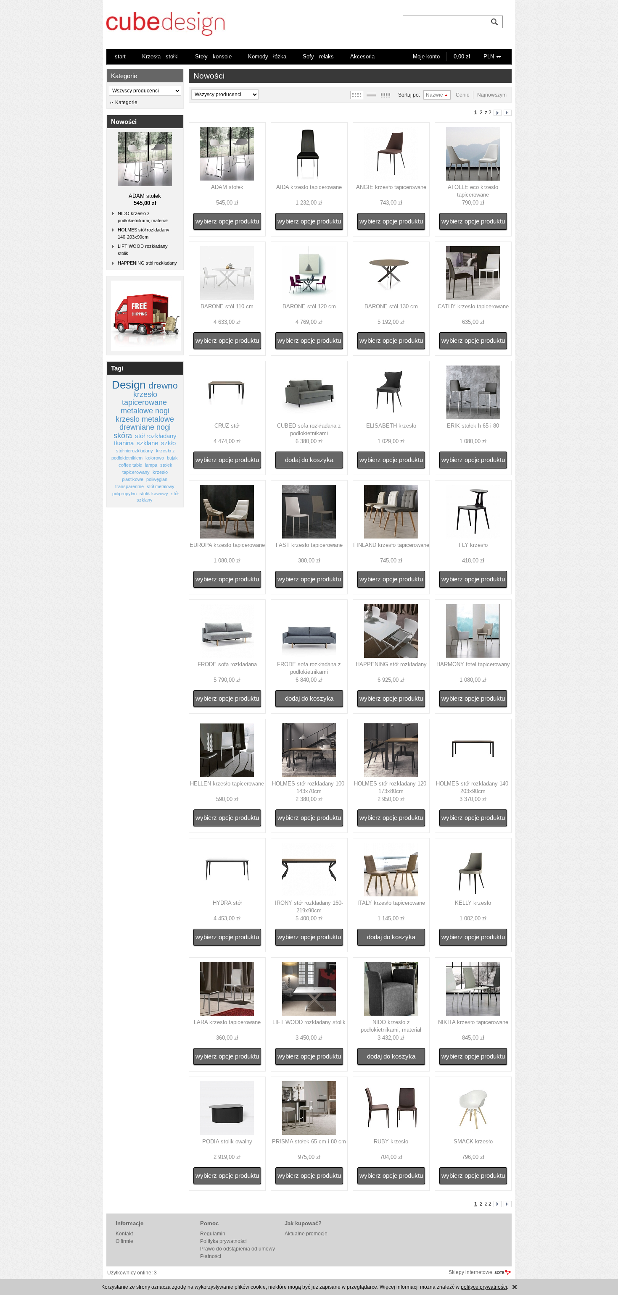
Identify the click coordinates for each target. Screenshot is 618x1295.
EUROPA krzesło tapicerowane (227, 545)
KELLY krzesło (473, 903)
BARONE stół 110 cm (227, 306)
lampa (151, 465)
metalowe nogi (145, 411)
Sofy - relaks (318, 56)
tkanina (124, 443)
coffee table (130, 465)
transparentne (129, 486)
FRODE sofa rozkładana (227, 664)
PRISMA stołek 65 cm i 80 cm (309, 1141)
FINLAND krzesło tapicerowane (391, 545)
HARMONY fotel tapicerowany (473, 664)
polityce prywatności (484, 1287)
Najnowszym (492, 95)
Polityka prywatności (223, 1241)
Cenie (463, 95)
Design (128, 385)
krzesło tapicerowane (144, 398)
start (120, 56)
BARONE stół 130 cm (391, 306)
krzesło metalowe (145, 419)
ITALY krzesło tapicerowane (391, 903)
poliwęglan (156, 479)
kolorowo (154, 457)
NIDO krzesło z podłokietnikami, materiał (142, 217)
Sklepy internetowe (470, 1272)
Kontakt (124, 1234)
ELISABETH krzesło (391, 426)
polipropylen (124, 493)
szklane (147, 443)
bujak (172, 457)
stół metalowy (160, 486)
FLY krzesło (473, 545)
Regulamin (212, 1234)
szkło (168, 443)
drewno (163, 385)
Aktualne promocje (306, 1234)
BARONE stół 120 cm (309, 306)
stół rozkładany (156, 436)
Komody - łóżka (267, 56)
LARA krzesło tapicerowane (227, 1022)
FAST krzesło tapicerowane (309, 545)
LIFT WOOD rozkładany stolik (143, 250)
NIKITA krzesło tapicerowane (473, 1022)
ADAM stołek (145, 196)
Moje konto (426, 56)
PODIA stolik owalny (227, 1141)
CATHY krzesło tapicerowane (473, 306)
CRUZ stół (227, 426)
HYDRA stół (227, 903)
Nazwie (434, 95)
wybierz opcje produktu (227, 221)
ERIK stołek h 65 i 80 (473, 426)
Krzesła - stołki (160, 56)
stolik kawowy (154, 493)
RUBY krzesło (391, 1141)
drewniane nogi (145, 427)
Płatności (210, 1256)
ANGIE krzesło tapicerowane (391, 187)
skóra (123, 435)
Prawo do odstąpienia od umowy (237, 1249)
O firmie (124, 1241)
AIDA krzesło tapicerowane (309, 187)
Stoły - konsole (213, 56)
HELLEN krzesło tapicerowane (227, 783)
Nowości (124, 121)
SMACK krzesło (473, 1141)
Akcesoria (362, 56)
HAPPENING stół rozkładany (147, 262)
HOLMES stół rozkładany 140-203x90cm (143, 233)
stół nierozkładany (134, 450)
